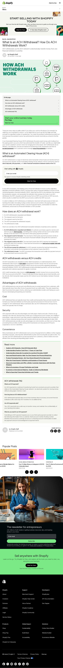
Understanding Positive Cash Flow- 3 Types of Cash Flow (24, 350)
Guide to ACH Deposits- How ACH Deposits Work (21, 348)
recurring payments (39, 148)
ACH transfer (18, 232)
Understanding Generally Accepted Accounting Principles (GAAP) (27, 353)
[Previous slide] (27, 472)
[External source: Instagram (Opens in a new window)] (15, 664)
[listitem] (31, 459)
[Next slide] (36, 472)
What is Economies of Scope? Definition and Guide (22, 367)
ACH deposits (30, 272)
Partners (5, 603)
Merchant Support (28, 594)
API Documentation (48, 599)
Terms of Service (22, 654)
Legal (4, 612)
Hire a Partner (26, 603)
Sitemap (44, 654)
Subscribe (31, 541)
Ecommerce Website (48, 637)
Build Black (25, 633)
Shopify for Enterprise (9, 642)
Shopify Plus (6, 637)
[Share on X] (55, 431)
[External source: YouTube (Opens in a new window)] (11, 664)
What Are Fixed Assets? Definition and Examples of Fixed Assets (26, 360)
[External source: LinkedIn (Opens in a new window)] (23, 664)
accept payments (8, 148)
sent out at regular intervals (51, 243)
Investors (5, 599)
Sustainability (26, 628)
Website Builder (47, 633)
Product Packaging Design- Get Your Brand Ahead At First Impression (28, 358)
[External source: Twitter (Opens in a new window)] (7, 664)
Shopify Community (28, 612)
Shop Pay (5, 633)
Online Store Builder (48, 628)
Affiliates (5, 608)
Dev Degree (45, 603)
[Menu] (60, 3)
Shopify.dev (45, 594)
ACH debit (22, 263)
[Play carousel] (31, 472)
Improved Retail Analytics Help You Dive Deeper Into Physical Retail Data (29, 355)
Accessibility (26, 637)
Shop (4, 628)
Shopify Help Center (28, 599)
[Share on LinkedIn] (59, 431)
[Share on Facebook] (51, 431)
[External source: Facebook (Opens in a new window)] (3, 664)
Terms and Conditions (36, 545)
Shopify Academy (27, 608)
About (4, 594)
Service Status (6, 617)
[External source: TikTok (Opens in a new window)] (19, 664)
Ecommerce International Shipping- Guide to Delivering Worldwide (27, 370)
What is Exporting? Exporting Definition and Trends (22, 372)
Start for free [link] (31, 181)
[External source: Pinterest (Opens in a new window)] (27, 664)
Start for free (53, 3)
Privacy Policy (49, 545)
